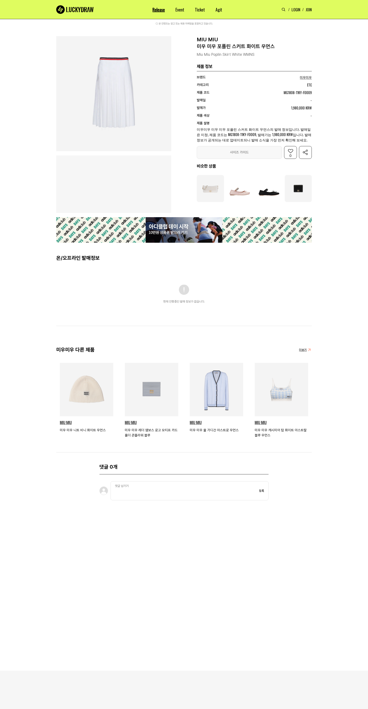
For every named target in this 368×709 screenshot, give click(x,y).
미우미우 (306, 78)
